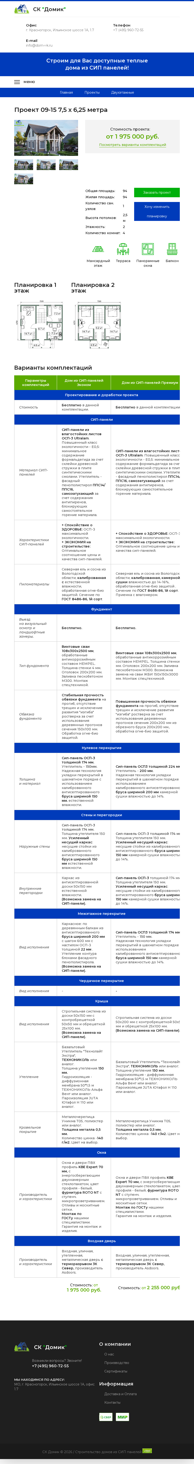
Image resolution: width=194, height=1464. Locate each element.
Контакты (111, 1402)
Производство (116, 1363)
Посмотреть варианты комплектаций (132, 145)
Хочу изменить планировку (157, 211)
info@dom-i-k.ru (39, 45)
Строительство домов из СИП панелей (108, 1452)
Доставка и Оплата (120, 1394)
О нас (108, 1354)
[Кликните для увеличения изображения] (46, 138)
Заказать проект (157, 192)
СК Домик (49, 9)
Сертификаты (115, 1371)
